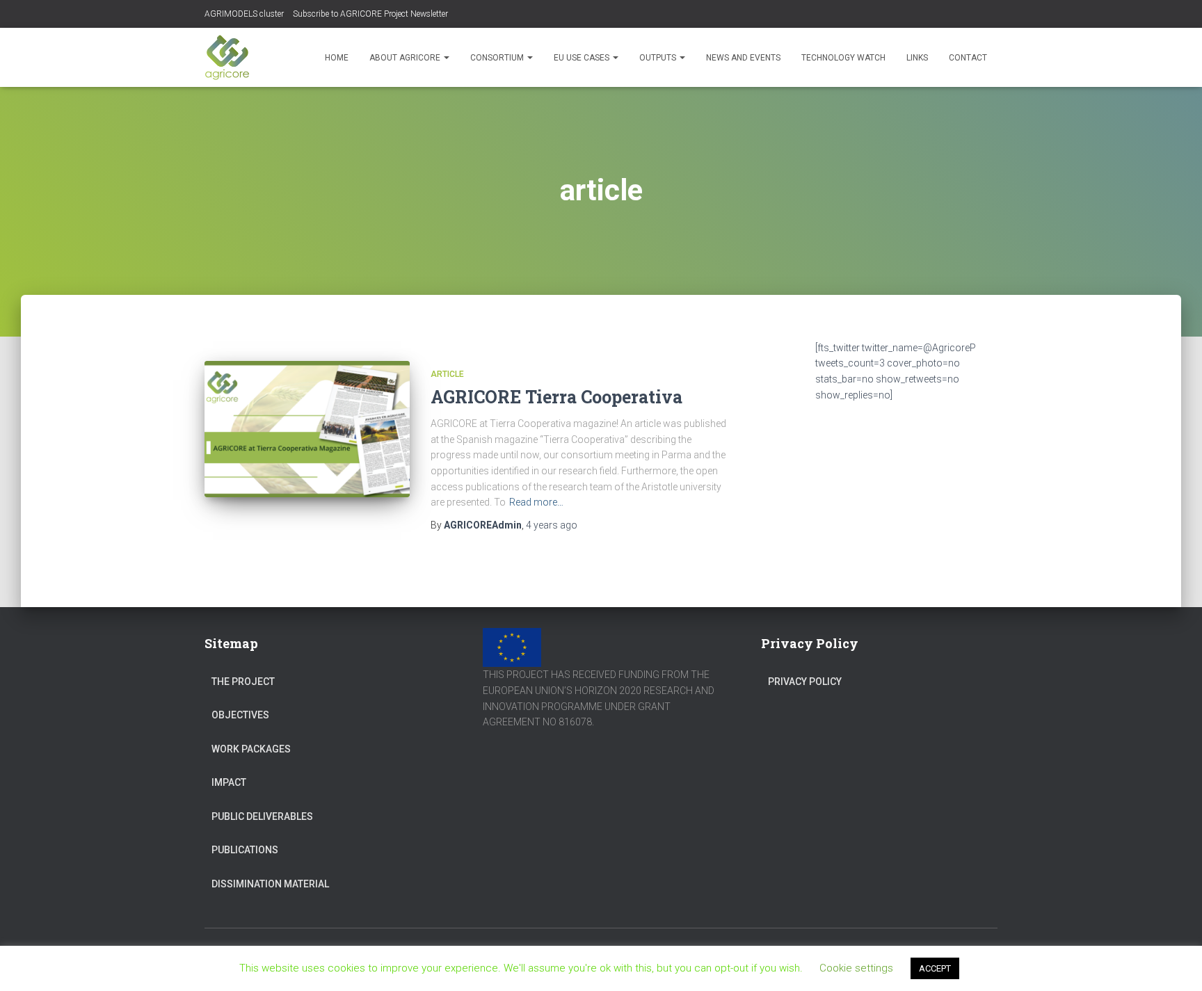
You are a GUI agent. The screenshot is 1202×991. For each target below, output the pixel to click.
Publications (244, 849)
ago (551, 525)
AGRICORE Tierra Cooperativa (556, 396)
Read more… (536, 502)
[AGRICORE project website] (227, 57)
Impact (228, 782)
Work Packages (251, 749)
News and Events (743, 58)
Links (917, 58)
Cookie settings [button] (856, 968)
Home (336, 58)
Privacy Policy (805, 681)
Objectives (240, 714)
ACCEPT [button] (935, 968)
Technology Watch (843, 58)
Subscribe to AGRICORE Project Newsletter (370, 14)
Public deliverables (262, 816)
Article (447, 374)
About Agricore (405, 58)
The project (243, 681)
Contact (968, 58)
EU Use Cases (582, 58)
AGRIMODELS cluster (244, 14)
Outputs (658, 58)
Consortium (498, 58)
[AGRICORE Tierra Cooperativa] (307, 429)
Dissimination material (270, 883)
